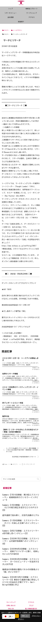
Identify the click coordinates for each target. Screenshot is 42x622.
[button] (38, 479)
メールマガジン (17, 30)
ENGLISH (11, 608)
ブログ (31, 605)
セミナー (6, 30)
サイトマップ (11, 602)
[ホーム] (6, 464)
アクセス (31, 602)
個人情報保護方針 (31, 608)
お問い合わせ (11, 605)
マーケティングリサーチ (20, 34)
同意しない (25, 616)
